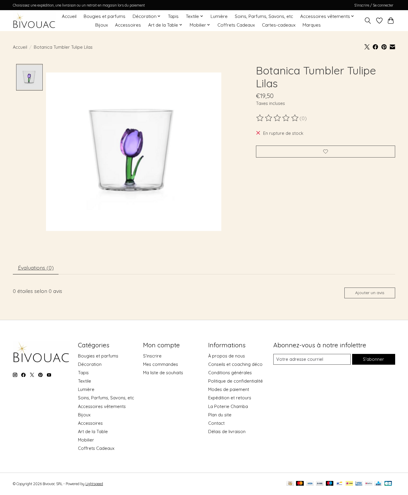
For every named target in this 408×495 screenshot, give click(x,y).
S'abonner (373, 359)
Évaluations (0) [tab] (36, 267)
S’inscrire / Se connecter (373, 5)
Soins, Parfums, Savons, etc (264, 16)
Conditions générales (230, 372)
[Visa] (310, 484)
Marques (312, 25)
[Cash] (290, 484)
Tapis (173, 16)
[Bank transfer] (320, 484)
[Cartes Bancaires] (388, 484)
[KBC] (378, 484)
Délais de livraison (227, 431)
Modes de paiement (228, 389)
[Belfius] (368, 484)
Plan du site (219, 415)
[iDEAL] (349, 484)
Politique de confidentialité (235, 381)
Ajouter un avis (369, 292)
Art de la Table (93, 431)
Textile (84, 381)
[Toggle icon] (367, 20)
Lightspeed (94, 484)
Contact (216, 423)
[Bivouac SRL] (34, 20)
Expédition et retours (229, 398)
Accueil (69, 16)
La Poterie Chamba (228, 406)
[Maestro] (330, 484)
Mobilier (86, 440)
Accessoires (128, 25)
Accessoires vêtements (102, 406)
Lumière (219, 16)
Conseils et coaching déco (235, 364)
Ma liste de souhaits (163, 372)
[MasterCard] (300, 484)
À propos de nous (226, 356)
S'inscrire (152, 356)
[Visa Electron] (359, 484)
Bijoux (101, 25)
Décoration (90, 364)
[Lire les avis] (278, 118)
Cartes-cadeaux (278, 25)
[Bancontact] (339, 484)
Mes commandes (160, 364)
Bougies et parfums (104, 16)
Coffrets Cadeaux (236, 25)
